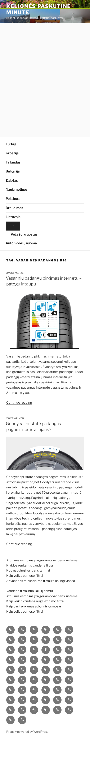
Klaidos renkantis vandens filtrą (29, 565)
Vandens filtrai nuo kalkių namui (29, 591)
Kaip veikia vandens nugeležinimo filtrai (35, 601)
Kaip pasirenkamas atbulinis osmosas (34, 606)
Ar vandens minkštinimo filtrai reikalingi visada (40, 581)
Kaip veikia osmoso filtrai (24, 576)
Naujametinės (16, 189)
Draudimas (14, 208)
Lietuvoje (13, 217)
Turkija (11, 144)
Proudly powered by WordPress (27, 731)
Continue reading (19, 402)
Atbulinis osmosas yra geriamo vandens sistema (41, 560)
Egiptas (12, 181)
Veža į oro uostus (24, 234)
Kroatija (12, 153)
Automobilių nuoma (21, 243)
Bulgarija (13, 171)
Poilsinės (12, 199)
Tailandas (13, 162)
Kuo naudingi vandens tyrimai (28, 570)
